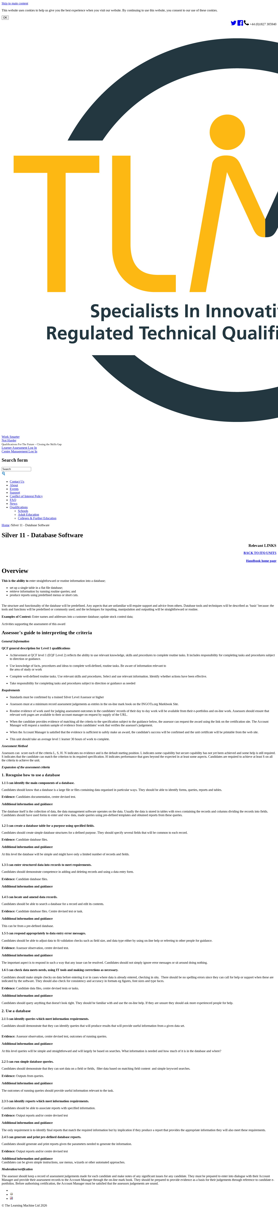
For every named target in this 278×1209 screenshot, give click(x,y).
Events (14, 489)
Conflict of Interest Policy (26, 496)
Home (6, 525)
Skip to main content (15, 3)
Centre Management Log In (19, 451)
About (14, 485)
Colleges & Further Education (37, 518)
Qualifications (19, 507)
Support (15, 492)
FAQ (13, 500)
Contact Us (17, 481)
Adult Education (28, 514)
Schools (23, 511)
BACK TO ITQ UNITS (260, 553)
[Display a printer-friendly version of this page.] (11, 1194)
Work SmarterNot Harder (11, 438)
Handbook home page (261, 561)
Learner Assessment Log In (19, 447)
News (13, 503)
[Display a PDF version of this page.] (11, 1198)
